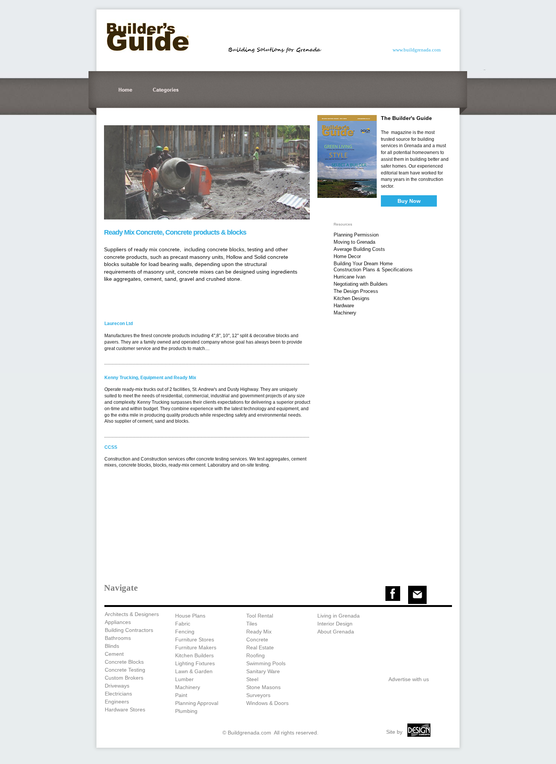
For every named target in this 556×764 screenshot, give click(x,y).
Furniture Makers (195, 647)
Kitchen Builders (194, 655)
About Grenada (335, 632)
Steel (252, 679)
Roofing (255, 655)
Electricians (118, 694)
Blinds (112, 646)
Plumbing (186, 711)
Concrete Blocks (124, 662)
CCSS (110, 447)
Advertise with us (408, 679)
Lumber (184, 679)
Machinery (187, 687)
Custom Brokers (124, 678)
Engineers (117, 702)
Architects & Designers (132, 614)
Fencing (184, 632)
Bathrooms (118, 638)
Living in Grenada (338, 616)
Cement (114, 654)
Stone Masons (263, 687)
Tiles (251, 624)
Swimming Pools (266, 663)
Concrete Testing (125, 670)
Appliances (118, 622)
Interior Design (335, 624)
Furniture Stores (194, 639)
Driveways (117, 686)
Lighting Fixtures (195, 663)
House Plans (190, 616)
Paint (181, 695)
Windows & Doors (267, 703)
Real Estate (260, 647)
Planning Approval (196, 703)
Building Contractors (129, 630)
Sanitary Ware (263, 671)
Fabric (182, 624)
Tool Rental (259, 616)
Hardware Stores (125, 709)
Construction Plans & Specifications (373, 269)
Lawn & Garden (194, 671)
